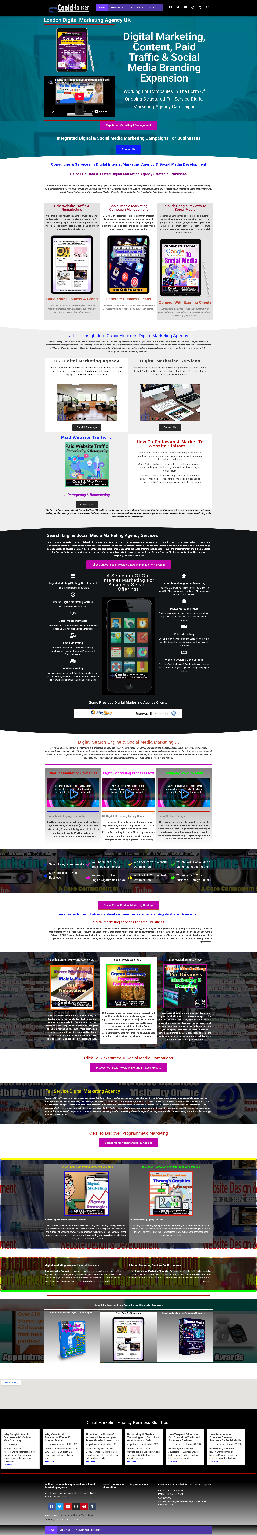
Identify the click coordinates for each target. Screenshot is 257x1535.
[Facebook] (170, 7)
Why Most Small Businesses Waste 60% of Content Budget (60, 1437)
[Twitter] (178, 7)
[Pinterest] (193, 7)
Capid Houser (12, 1444)
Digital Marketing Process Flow (120, 832)
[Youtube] (185, 7)
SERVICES (115, 7)
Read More (8, 1465)
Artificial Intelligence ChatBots (78, 829)
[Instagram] (208, 7)
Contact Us (164, 1497)
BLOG (152, 7)
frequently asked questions (88, 1530)
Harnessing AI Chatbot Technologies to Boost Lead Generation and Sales (143, 1437)
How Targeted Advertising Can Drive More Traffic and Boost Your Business (184, 1437)
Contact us (65, 1530)
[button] (77, 713)
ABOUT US (135, 7)
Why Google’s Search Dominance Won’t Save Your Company (17, 1437)
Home (102, 7)
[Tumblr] (200, 7)
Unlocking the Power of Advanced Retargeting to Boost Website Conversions (102, 1437)
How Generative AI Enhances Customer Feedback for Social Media (225, 1437)
